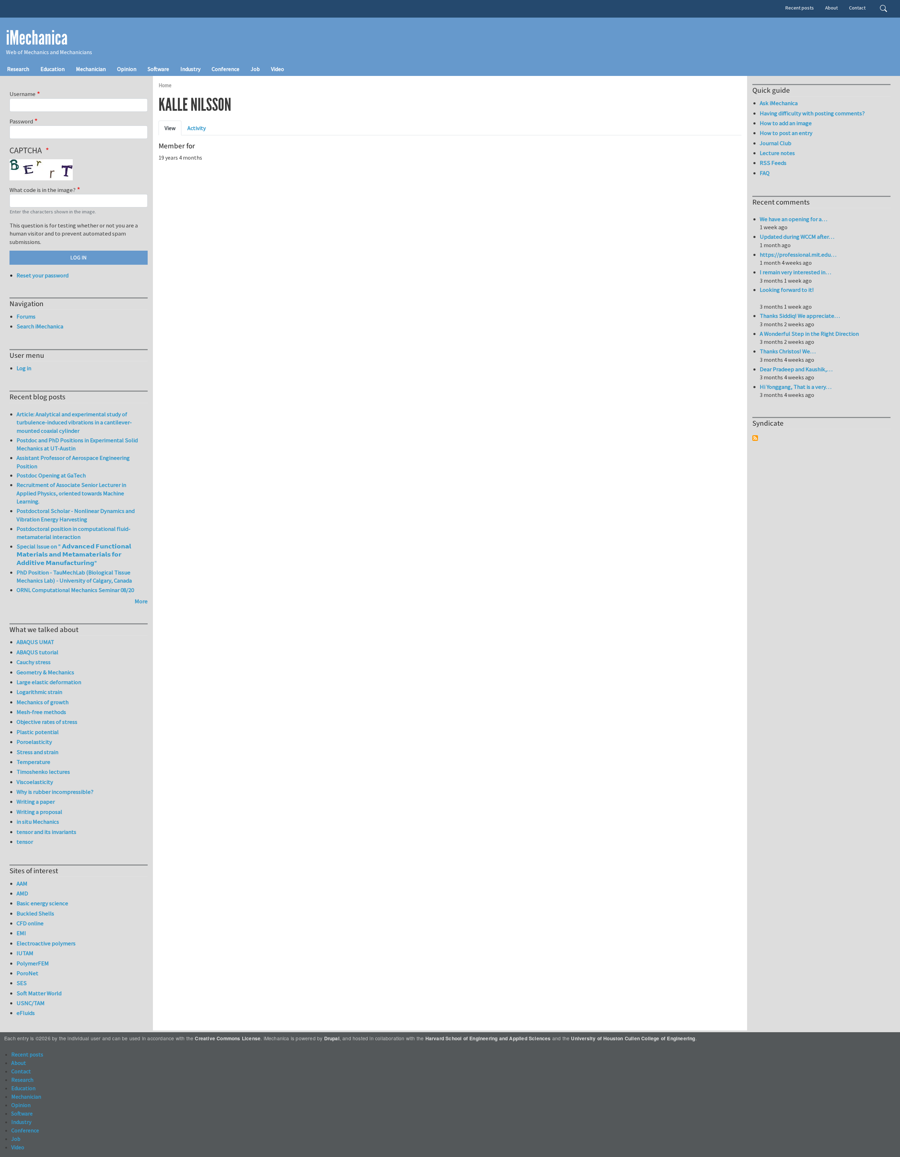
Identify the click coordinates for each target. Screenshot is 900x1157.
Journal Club (775, 143)
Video (277, 68)
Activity (196, 127)
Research (18, 68)
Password (21, 121)
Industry (190, 68)
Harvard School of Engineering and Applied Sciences (488, 1038)
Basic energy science (42, 903)
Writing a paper (36, 801)
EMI (21, 933)
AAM (22, 883)
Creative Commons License (228, 1038)
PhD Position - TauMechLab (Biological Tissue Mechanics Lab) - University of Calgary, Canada (74, 576)
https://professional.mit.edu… (798, 254)
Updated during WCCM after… (797, 236)
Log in (24, 368)
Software (158, 68)
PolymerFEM (33, 963)
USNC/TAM (31, 1003)
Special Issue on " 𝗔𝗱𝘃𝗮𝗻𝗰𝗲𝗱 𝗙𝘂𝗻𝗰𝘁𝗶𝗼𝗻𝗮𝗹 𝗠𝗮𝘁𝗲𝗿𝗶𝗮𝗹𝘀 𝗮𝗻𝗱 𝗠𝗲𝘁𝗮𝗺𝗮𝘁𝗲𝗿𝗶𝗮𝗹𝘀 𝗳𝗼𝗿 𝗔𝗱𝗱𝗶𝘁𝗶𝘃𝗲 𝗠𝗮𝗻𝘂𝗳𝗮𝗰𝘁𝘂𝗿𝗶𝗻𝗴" (74, 554)
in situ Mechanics (38, 821)
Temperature (33, 762)
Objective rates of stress (47, 722)
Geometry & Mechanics (45, 672)
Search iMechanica (40, 326)
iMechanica (37, 38)
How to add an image (786, 123)
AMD (22, 893)
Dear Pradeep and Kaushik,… (796, 369)
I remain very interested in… (795, 272)
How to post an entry (786, 133)
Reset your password (43, 275)
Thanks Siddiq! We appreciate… (800, 316)
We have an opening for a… (793, 219)
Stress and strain (37, 752)
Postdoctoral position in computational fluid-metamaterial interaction (73, 533)
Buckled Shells (35, 913)
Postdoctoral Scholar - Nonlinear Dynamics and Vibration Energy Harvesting (76, 515)
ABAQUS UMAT (35, 642)
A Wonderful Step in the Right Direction (809, 334)
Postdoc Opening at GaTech (51, 475)
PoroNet (27, 973)
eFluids (26, 1013)
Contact (857, 8)
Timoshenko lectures (43, 772)
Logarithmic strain (39, 692)
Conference (225, 68)
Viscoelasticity (35, 782)
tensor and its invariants (46, 832)
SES (22, 983)
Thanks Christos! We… (788, 351)
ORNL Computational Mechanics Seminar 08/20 (75, 590)
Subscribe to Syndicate (755, 438)
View (170, 127)
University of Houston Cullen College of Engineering (633, 1038)
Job (255, 68)
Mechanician (91, 68)
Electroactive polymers (46, 943)
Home (165, 85)
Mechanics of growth (43, 702)
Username (22, 94)
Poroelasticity (34, 742)
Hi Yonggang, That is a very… (795, 387)
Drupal (332, 1038)
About (831, 8)
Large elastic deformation (49, 682)
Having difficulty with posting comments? (812, 113)
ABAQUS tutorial (37, 652)
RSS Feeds (773, 163)
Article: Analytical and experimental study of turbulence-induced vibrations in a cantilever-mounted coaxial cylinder (74, 422)
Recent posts (799, 8)
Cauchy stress (34, 662)
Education (52, 68)
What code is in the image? (42, 190)
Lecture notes (777, 153)
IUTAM (25, 953)
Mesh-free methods (41, 712)
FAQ (765, 173)
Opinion (126, 68)
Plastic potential (38, 732)
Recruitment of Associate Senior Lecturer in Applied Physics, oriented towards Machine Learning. (71, 493)
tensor (25, 842)
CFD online (30, 923)
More (141, 601)
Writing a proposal (39, 812)
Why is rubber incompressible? (55, 792)
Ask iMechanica (779, 103)
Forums (26, 316)
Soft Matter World (39, 993)
